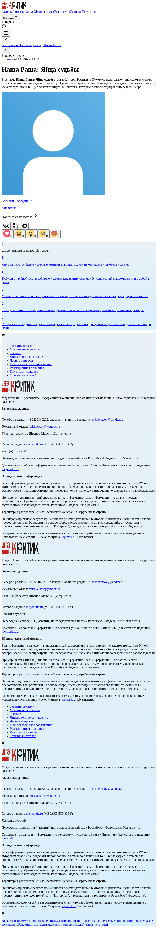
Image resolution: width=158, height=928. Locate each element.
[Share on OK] (13, 225)
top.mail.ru (69, 537)
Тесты (56, 45)
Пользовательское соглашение (31, 364)
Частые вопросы (21, 360)
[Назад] (6, 40)
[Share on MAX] (25, 226)
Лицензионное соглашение (29, 356)
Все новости (10, 45)
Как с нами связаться (24, 371)
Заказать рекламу (31, 45)
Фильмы (8, 18)
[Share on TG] (19, 227)
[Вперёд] (6, 50)
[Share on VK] (6, 226)
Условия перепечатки (25, 349)
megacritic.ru (34, 444)
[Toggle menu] (6, 33)
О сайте (15, 353)
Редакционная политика (27, 368)
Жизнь (47, 45)
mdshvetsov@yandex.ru (107, 419)
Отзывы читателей (23, 375)
